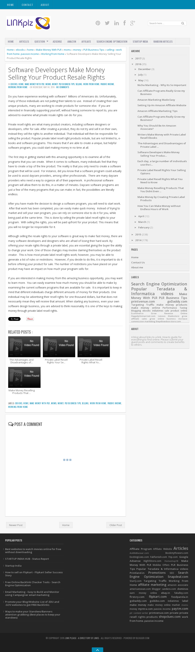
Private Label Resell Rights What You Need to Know (160, 180)
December (144, 69)
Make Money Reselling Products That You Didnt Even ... (160, 189)
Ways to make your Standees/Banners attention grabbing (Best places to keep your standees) (32, 614)
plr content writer (139, 613)
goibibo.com (157, 601)
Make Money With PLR (49, 49)
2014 (138, 240)
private (174, 613)
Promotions (157, 573)
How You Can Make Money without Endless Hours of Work (159, 207)
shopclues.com (170, 617)
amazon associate (178, 585)
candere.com (169, 589)
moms (67, 49)
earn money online (143, 593)
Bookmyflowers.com (176, 553)
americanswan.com (140, 589)
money (77, 49)
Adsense (57, 41)
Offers (165, 565)
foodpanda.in (179, 597)
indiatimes (157, 310)
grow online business (163, 318)
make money (165, 304)
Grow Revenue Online (169, 313)
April (141, 216)
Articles (24, 41)
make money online (145, 307)
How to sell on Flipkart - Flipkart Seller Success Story (34, 574)
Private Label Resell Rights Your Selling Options (161, 171)
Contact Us (138, 262)
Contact (27, 5)
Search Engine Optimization (112, 41)
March (142, 222)
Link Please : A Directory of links (82, 638)
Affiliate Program (141, 549)
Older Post (115, 525)
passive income (162, 609)
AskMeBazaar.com (139, 553)
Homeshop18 (171, 561)
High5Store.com (152, 561)
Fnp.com (173, 557)
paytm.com (180, 609)
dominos (182, 589)
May (141, 80)
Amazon (71, 41)
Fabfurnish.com (158, 557)
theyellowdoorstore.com (168, 321)
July (140, 74)
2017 (138, 58)
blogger (156, 589)
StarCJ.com (135, 581)
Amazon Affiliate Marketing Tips (157, 111)
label (185, 601)
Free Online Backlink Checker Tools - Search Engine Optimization (32, 583)
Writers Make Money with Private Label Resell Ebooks (161, 136)
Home (10, 5)
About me (137, 267)
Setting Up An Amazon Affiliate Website (161, 105)
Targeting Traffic (142, 304)
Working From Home (52, 54)
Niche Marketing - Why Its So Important (161, 85)
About (45, 5)
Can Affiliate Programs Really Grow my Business (161, 92)
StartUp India (140, 41)
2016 (138, 64)
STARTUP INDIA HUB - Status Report (27, 558)
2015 (138, 234)
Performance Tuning (175, 307)
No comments (62, 87)
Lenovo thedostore (168, 316)
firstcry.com (137, 597)
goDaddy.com (177, 301)
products (181, 304)
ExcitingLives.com (139, 557)
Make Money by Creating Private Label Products (161, 198)
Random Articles (163, 41)
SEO (172, 573)
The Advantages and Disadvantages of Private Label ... (161, 145)
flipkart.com (158, 597)
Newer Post (15, 525)
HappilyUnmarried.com (143, 316)
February (144, 227)
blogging (136, 310)
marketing (150, 321)
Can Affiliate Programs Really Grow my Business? (161, 118)
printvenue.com (143, 301)
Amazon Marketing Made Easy (156, 99)
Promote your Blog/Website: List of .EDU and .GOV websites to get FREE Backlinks (32, 603)
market (176, 605)
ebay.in (165, 593)
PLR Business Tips (93, 49)
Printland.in (137, 573)
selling (110, 49)
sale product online (176, 310)
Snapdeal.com (178, 577)
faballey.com (181, 593)
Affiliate (86, 41)
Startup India (13, 565)
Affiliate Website (162, 549)
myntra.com (145, 609)
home (30, 49)
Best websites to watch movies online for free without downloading (33, 550)
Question (39, 41)
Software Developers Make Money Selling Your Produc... (158, 154)
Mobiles (157, 565)
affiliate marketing (152, 585)
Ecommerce (137, 313)
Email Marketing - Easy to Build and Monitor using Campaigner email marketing (32, 593)
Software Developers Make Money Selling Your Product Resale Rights (56, 73)
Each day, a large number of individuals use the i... (162, 162)
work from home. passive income (98, 84)
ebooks (20, 49)
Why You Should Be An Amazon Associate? (156, 127)
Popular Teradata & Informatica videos (159, 291)
